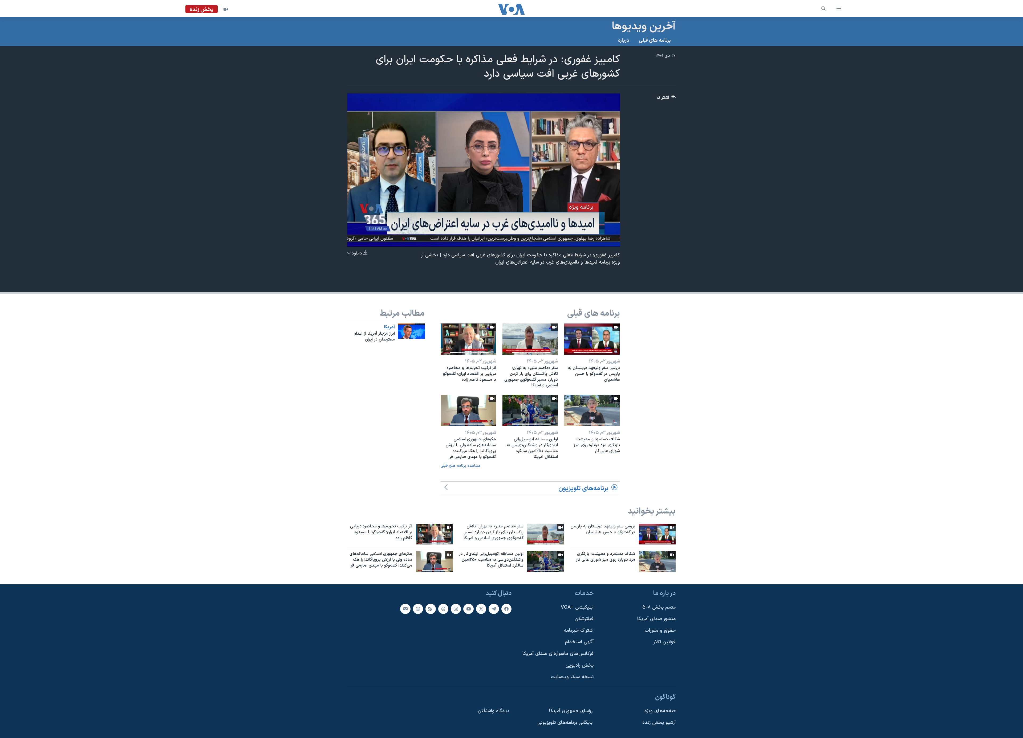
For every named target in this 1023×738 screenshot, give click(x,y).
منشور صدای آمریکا (656, 618)
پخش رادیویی (580, 665)
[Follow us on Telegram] (494, 609)
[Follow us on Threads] (443, 609)
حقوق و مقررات (660, 630)
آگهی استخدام (579, 642)
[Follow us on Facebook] (506, 609)
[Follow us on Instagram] (456, 609)
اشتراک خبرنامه (579, 630)
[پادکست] (418, 609)
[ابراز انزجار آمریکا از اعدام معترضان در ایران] (411, 331)
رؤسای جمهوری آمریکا (570, 711)
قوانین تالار (664, 642)
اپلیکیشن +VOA (577, 607)
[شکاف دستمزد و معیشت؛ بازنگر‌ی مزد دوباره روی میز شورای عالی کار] (592, 410)
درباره (623, 40)
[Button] (666, 98)
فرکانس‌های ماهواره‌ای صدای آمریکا (558, 653)
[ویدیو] (226, 9)
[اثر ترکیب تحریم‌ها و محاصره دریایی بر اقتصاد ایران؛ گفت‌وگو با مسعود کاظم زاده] (468, 339)
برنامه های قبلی (655, 40)
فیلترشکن (584, 618)
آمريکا (389, 327)
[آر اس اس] (430, 609)
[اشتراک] (405, 609)
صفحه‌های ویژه (660, 711)
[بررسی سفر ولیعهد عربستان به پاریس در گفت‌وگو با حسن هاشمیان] (592, 339)
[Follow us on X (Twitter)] (481, 609)
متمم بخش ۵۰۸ (659, 607)
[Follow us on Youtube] (468, 609)
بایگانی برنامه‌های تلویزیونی (564, 722)
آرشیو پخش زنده (659, 722)
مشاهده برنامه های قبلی (461, 466)
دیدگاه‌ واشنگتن (493, 711)
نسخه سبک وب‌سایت (572, 676)
